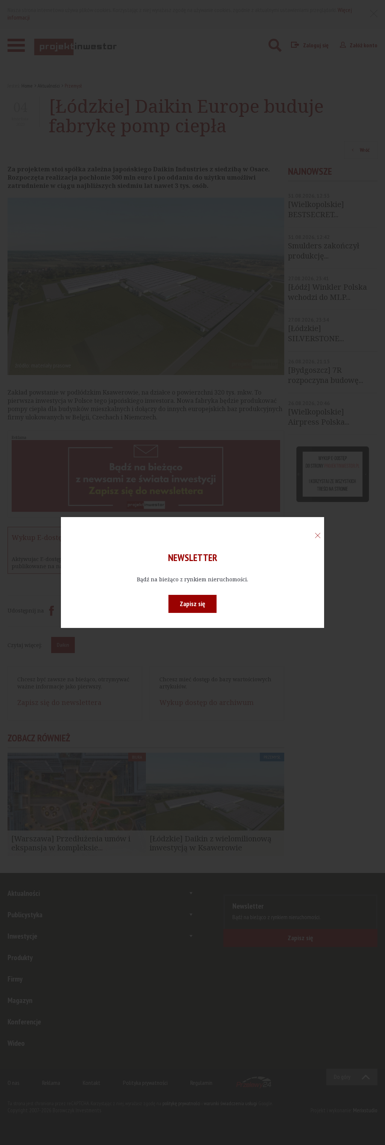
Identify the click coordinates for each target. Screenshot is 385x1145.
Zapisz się (192, 603)
